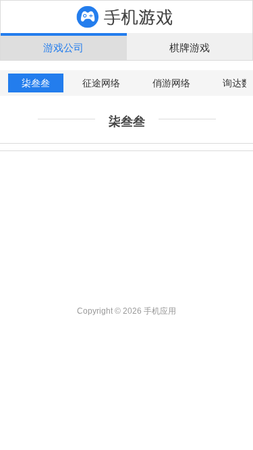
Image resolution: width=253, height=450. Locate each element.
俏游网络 (171, 83)
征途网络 (101, 83)
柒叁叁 (36, 83)
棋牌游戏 (189, 47)
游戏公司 (63, 47)
